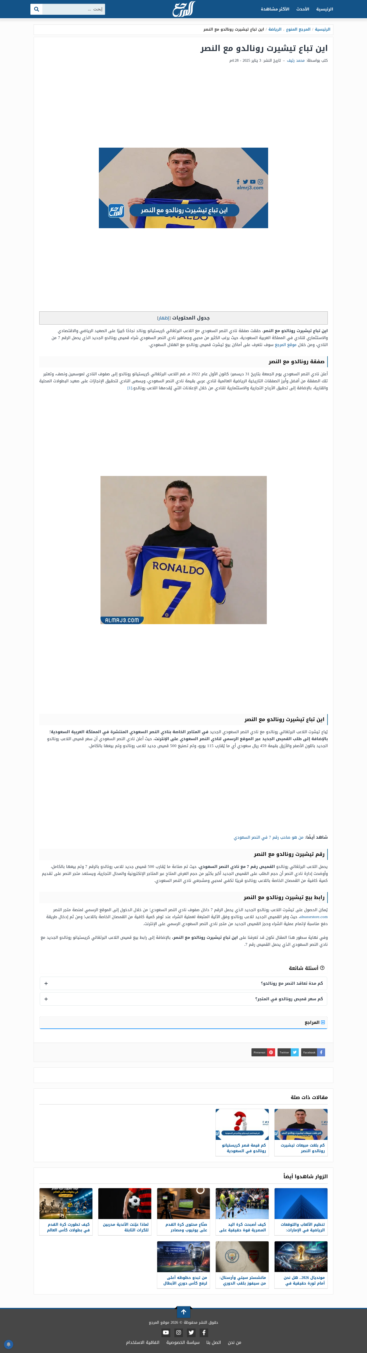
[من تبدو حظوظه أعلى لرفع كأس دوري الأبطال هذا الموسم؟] (183, 1256)
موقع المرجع (286, 344)
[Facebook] (204, 1333)
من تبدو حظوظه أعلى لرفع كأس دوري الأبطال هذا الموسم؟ (185, 1283)
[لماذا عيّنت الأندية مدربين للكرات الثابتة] (124, 1203)
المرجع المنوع (298, 29)
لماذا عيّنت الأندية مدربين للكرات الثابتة (126, 1227)
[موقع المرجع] (183, 9)
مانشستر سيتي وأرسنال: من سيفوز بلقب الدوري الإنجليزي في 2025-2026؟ (243, 1283)
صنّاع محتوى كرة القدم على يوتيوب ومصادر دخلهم (186, 1230)
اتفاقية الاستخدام (143, 1342)
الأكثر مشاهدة (275, 9)
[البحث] (37, 9)
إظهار (164, 318)
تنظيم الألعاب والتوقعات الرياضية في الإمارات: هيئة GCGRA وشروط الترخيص (303, 1233)
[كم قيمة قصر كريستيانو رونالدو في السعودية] (242, 1124)
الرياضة (275, 29)
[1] (129, 388)
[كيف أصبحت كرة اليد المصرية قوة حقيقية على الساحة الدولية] (242, 1203)
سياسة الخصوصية (183, 1342)
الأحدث (302, 9)
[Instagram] (178, 1333)
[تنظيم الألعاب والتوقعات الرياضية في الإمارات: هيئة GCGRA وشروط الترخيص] (301, 1203)
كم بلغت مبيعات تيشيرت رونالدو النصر (303, 1148)
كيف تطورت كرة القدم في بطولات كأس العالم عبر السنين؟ (68, 1230)
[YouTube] (165, 1333)
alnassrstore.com (314, 917)
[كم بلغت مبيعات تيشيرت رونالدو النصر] (301, 1124)
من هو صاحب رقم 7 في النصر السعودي (269, 837)
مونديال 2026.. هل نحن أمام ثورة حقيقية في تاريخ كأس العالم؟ (304, 1283)
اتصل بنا (213, 1342)
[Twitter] (191, 1333)
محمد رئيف (296, 60)
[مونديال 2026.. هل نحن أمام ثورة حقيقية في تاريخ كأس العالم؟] (301, 1256)
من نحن (234, 1342)
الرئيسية (324, 9)
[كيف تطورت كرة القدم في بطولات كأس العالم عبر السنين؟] (65, 1203)
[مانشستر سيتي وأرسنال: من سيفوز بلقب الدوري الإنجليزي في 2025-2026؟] (242, 1256)
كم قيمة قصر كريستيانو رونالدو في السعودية (244, 1148)
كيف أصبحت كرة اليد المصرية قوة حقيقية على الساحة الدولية (242, 1230)
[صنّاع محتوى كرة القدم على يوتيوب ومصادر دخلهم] (183, 1203)
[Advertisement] (183, 107)
